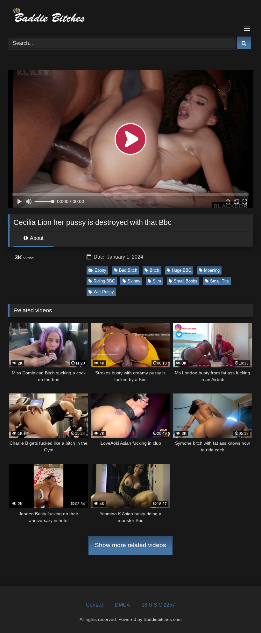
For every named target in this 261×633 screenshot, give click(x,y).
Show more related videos (130, 545)
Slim (157, 281)
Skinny (134, 281)
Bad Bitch (128, 270)
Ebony (100, 270)
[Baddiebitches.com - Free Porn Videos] (130, 16)
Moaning (212, 270)
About (36, 238)
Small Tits (219, 281)
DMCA (122, 605)
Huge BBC (181, 270)
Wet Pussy (104, 291)
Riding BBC (104, 281)
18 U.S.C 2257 (158, 605)
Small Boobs (185, 281)
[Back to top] (241, 614)
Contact (94, 605)
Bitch (154, 270)
